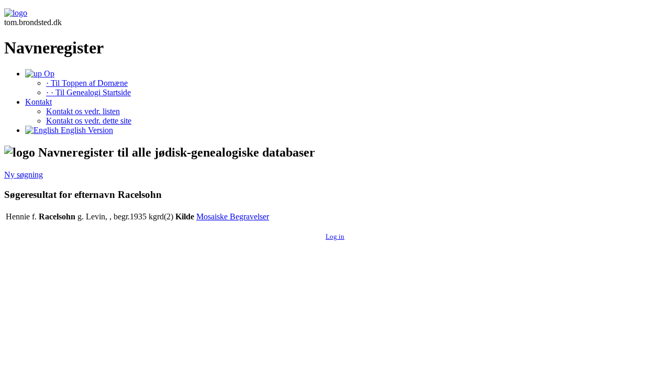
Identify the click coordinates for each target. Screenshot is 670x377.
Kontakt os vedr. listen (83, 111)
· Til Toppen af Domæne (87, 83)
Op (48, 73)
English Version (86, 130)
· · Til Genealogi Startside (88, 92)
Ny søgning (23, 174)
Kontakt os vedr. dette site (88, 120)
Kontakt (38, 101)
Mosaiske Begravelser (232, 216)
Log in (335, 236)
